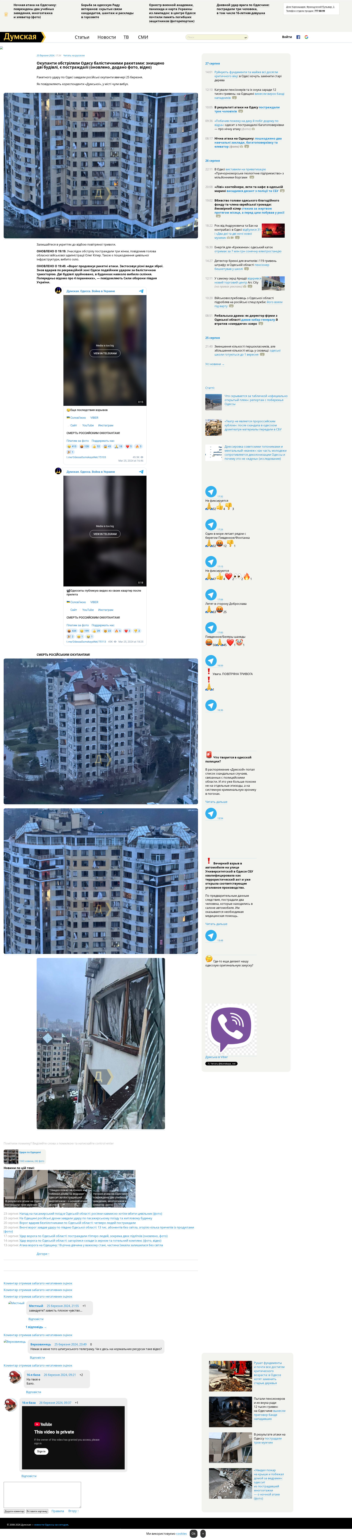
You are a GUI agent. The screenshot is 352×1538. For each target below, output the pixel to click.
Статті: (210, 388)
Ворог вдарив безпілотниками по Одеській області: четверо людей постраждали (77, 1223)
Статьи (82, 37)
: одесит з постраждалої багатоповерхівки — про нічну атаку (249, 127)
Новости (107, 37)
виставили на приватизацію (246, 169)
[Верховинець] (15, 1342)
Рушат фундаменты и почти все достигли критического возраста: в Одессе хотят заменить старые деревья (269, 1373)
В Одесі (220, 169)
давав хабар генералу (258, 320)
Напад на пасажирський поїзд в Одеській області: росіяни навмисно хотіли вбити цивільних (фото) (90, 1214)
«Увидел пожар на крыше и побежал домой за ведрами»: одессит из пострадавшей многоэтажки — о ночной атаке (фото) (269, 1484)
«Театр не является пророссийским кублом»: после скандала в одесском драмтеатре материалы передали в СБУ (253, 425)
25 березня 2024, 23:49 (70, 1344)
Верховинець (40, 1344)
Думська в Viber (216, 1057)
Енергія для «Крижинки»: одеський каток (243, 247)
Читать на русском (74, 55)
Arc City (236, 284)
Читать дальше (216, 802)
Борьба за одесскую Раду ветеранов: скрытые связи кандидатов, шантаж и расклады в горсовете (107, 11)
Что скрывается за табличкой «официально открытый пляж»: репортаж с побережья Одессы (256, 400)
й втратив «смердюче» (246, 322)
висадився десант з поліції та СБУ (252, 191)
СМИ (143, 37)
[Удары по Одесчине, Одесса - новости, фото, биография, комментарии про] (11, 1163)
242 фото (39, 1161)
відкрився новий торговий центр (237, 280)
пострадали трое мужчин (268, 1440)
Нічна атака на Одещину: (234, 138)
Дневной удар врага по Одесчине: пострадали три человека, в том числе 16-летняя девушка (243, 9)
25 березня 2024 (45, 55)
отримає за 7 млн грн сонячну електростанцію (247, 251)
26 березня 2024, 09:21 (60, 1375)
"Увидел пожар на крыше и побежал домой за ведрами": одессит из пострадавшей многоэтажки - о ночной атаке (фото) (68, 1197)
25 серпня (212, 338)
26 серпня (212, 161)
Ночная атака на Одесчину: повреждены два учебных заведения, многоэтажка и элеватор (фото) (35, 11)
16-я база (33, 1375)
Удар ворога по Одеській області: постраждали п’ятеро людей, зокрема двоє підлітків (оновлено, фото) (93, 1236)
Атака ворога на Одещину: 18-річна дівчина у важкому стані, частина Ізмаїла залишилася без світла (91, 1245)
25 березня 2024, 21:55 (63, 1306)
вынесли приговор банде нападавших (269, 1415)
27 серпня (212, 63)
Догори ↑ (43, 1254)
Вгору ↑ (73, 1511)
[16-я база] (15, 1383)
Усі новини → (215, 364)
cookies (181, 1534)
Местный (36, 1306)
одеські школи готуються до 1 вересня (247, 352)
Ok (194, 1534)
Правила (58, 1511)
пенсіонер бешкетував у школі (241, 267)
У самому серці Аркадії (230, 278)
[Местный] (16, 1303)
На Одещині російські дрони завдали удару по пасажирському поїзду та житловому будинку (85, 1218)
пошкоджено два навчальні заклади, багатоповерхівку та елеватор (248, 142)
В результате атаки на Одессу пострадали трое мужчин (24, 1202)
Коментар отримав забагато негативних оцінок (38, 1283)
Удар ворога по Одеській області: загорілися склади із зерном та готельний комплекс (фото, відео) (90, 1241)
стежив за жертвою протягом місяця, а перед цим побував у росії (249, 210)
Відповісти (35, 1319)
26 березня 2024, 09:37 (55, 1403)
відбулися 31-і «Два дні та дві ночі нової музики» (238, 234)
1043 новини (26, 1161)
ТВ (126, 37)
